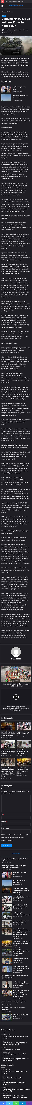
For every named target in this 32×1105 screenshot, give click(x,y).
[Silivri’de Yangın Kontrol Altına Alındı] (6, 97)
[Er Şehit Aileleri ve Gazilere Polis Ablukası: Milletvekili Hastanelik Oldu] (7, 952)
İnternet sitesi (5, 828)
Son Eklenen (16, 853)
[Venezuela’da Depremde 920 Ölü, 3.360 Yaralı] (24, 744)
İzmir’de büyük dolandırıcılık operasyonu (21, 914)
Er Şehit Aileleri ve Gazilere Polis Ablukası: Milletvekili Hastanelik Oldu (21, 952)
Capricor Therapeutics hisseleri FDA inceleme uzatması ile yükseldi (13, 1002)
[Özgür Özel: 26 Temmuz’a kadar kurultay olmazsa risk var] (24, 762)
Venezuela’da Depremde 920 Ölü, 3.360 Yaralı (23, 751)
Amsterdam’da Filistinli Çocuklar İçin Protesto (8, 751)
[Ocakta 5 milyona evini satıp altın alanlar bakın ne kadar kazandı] (7, 969)
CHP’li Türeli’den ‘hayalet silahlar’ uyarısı (21, 959)
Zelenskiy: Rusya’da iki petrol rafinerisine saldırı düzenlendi (8, 733)
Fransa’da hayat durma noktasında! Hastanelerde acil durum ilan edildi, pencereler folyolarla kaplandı (8, 772)
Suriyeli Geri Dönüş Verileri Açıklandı (23, 733)
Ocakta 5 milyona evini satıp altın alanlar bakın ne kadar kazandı (21, 968)
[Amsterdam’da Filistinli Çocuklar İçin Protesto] (8, 744)
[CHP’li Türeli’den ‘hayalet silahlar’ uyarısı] (7, 961)
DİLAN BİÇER (7, 30)
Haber (11, 12)
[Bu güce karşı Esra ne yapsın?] (6, 89)
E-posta (4, 821)
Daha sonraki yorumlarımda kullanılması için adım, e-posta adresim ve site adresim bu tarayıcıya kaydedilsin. (14, 837)
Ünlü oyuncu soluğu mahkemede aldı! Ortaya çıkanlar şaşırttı (21, 984)
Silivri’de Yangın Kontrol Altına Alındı (14, 1)
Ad (2, 814)
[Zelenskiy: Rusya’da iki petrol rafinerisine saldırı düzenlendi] (8, 726)
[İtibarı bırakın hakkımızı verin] (7, 1017)
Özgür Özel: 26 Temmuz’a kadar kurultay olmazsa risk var (22, 770)
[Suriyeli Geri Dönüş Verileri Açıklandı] (24, 726)
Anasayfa (5, 12)
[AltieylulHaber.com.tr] (16, 5)
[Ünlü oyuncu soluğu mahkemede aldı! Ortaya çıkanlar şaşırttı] (7, 984)
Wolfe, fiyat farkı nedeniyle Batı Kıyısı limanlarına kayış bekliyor (14, 867)
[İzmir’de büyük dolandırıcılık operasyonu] (7, 915)
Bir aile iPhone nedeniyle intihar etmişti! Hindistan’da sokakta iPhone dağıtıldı (21, 993)
